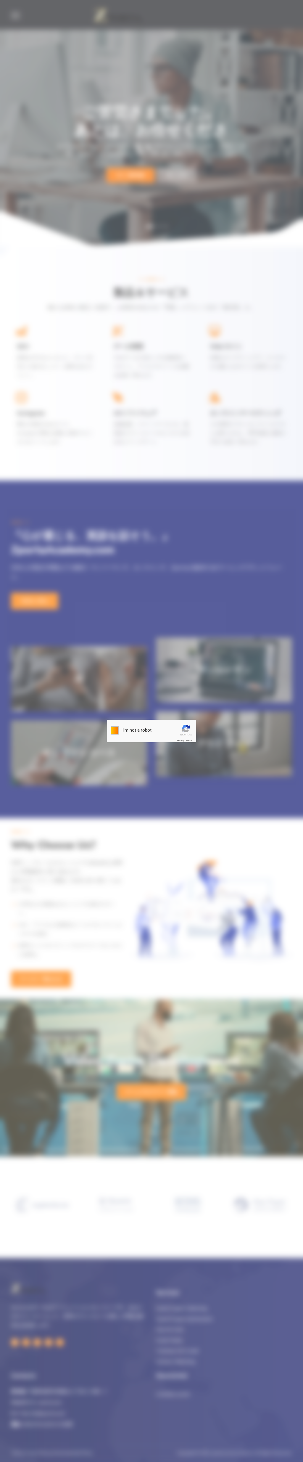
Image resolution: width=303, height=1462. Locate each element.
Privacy (180, 740)
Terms (189, 740)
